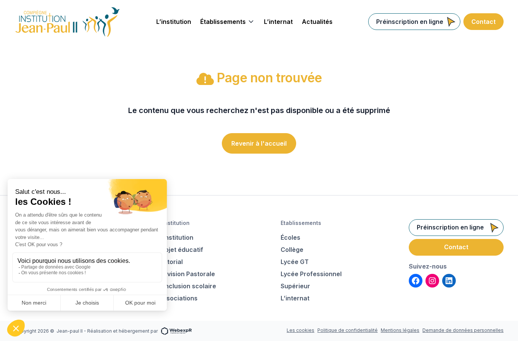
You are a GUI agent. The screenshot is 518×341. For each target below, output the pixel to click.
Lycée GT (295, 262)
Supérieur (295, 286)
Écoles (290, 237)
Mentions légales (400, 330)
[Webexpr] (176, 330)
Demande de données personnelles (463, 330)
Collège (292, 249)
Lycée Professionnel (311, 274)
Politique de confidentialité (347, 330)
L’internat (295, 298)
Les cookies (300, 330)
